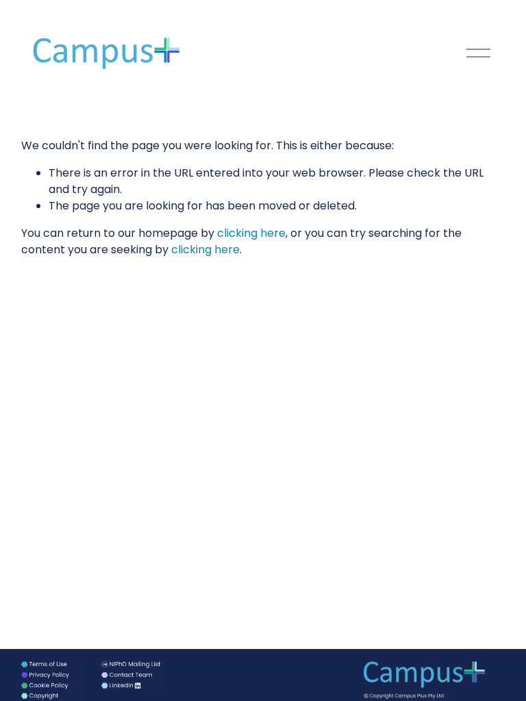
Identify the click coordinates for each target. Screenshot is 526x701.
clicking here (251, 233)
